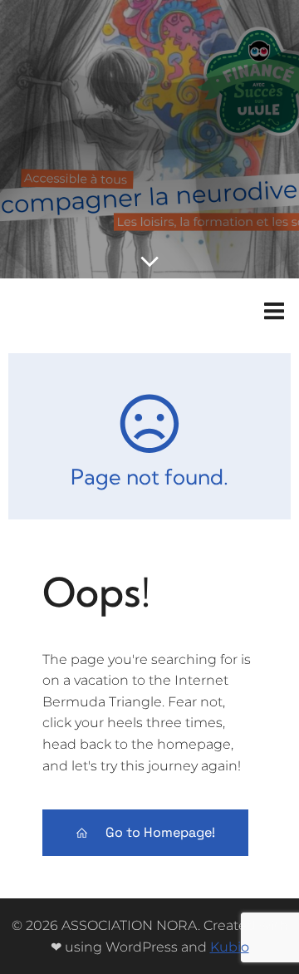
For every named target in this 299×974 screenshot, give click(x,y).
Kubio (229, 947)
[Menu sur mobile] (274, 311)
